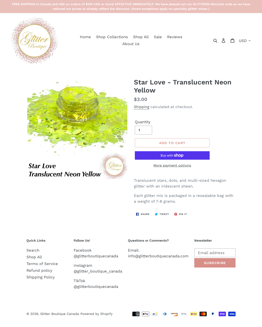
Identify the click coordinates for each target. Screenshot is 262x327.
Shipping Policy (40, 277)
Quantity (142, 122)
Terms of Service (42, 263)
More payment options (172, 165)
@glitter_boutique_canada (98, 271)
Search (32, 250)
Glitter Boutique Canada (59, 314)
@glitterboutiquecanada (96, 256)
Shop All (34, 257)
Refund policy (39, 270)
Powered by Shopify (96, 314)
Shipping (141, 107)
